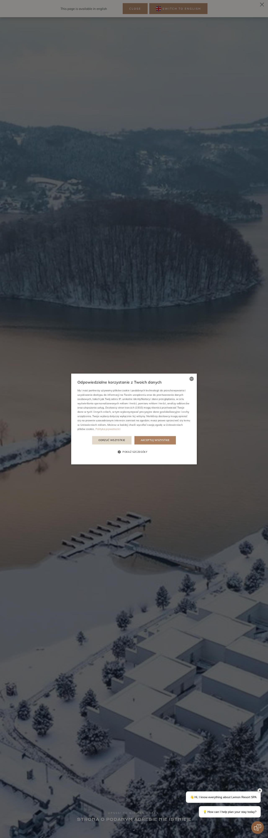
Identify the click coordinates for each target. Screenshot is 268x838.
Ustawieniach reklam (93, 424)
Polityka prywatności (108, 429)
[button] (134, 451)
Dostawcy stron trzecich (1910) (124, 407)
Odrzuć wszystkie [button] (111, 440)
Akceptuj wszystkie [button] (155, 440)
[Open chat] (257, 827)
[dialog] (134, 418)
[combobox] (191, 379)
